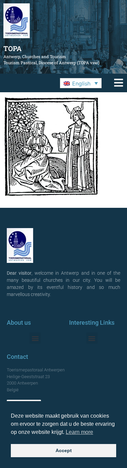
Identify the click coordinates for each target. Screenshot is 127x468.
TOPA (12, 48)
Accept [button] (64, 450)
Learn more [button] (79, 432)
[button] (81, 83)
